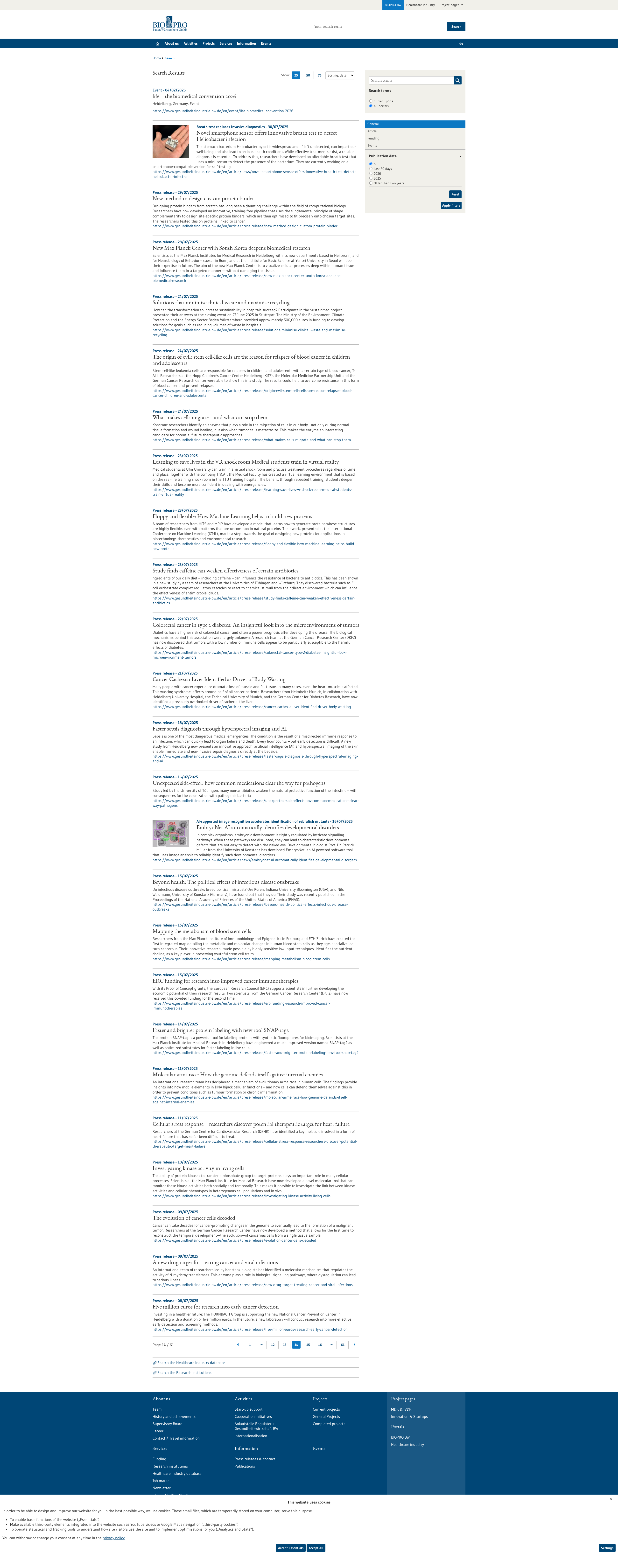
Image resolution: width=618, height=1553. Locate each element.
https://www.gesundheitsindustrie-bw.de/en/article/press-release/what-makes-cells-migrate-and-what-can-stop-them (252, 439)
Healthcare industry (420, 5)
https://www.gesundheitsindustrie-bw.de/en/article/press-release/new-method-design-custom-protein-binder (245, 225)
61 (342, 1345)
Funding (373, 138)
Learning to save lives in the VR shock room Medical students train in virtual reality (246, 462)
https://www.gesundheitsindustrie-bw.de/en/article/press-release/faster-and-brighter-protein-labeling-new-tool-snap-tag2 (255, 1052)
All (376, 164)
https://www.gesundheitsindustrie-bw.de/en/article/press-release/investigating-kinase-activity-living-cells (241, 1195)
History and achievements (174, 1416)
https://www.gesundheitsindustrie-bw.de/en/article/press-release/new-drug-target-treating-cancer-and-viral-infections (253, 1284)
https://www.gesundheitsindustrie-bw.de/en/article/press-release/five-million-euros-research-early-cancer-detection (250, 1329)
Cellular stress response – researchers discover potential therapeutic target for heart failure (251, 1125)
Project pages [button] (450, 5)
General (373, 124)
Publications (245, 1466)
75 (321, 76)
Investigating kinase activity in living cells (198, 1169)
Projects (209, 43)
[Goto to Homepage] (171, 23)
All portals (381, 106)
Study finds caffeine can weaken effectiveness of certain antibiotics (225, 571)
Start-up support (249, 1409)
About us (172, 43)
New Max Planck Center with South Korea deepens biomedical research (231, 248)
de (461, 43)
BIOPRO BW (393, 5)
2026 (377, 173)
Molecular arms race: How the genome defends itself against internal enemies (238, 1075)
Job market (162, 1480)
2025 (377, 178)
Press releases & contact (255, 1458)
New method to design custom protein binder (203, 199)
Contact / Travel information (176, 1438)
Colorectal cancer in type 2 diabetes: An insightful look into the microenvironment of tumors (256, 625)
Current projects (326, 1409)
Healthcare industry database (177, 1473)
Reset (455, 194)
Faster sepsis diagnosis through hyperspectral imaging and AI (220, 729)
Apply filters (451, 205)
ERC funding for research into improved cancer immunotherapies (225, 981)
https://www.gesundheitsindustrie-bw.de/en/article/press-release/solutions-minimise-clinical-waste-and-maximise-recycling (249, 332)
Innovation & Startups (409, 1416)
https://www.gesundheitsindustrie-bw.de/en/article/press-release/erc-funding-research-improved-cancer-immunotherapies (241, 1005)
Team (157, 1409)
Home (157, 58)
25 (297, 76)
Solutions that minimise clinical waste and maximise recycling (221, 303)
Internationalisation (251, 1435)
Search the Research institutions (184, 1372)
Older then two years (389, 183)
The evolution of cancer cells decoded (194, 1218)
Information (246, 43)
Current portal (384, 101)
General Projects (326, 1416)
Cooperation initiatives (253, 1416)
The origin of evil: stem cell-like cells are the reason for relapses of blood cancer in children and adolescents (251, 361)
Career (158, 1430)
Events (266, 43)
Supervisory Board (168, 1423)
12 (272, 1345)
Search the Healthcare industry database (191, 1362)
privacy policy (114, 1537)
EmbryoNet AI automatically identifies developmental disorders (268, 828)
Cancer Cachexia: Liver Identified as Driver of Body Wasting (219, 680)
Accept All (316, 1548)
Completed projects (329, 1423)
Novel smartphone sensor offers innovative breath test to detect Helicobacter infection (267, 137)
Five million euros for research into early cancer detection (216, 1307)
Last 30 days (383, 169)
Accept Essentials (290, 1548)
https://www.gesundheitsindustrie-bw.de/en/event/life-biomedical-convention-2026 (223, 110)
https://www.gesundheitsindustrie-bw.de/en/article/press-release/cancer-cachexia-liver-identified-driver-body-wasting (252, 706)
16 (320, 1345)
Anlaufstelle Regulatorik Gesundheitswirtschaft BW (256, 1426)
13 (284, 1345)
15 (308, 1345)
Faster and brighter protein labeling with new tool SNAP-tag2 (221, 1031)
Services (226, 43)
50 (309, 76)
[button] (459, 156)
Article (372, 131)
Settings (607, 1548)
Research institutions (170, 1466)
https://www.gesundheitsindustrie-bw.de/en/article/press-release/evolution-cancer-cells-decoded (234, 1240)
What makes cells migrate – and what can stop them (210, 418)
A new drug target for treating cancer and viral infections (215, 1263)
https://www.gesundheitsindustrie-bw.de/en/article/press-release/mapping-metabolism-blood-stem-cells (241, 958)
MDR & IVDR (401, 1409)
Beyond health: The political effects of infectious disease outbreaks (226, 882)
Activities (191, 43)
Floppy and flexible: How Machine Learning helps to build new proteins (232, 517)
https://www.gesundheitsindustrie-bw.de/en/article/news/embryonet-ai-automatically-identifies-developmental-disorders (255, 859)
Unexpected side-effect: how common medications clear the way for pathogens (239, 784)
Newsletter (162, 1487)
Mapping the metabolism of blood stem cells (202, 932)
